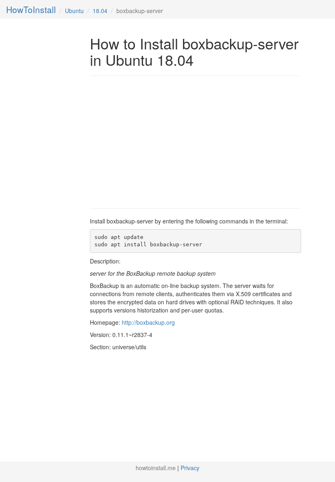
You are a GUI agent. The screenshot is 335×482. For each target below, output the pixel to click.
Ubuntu (74, 11)
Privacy (190, 468)
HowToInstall (31, 9)
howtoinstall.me (156, 468)
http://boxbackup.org (148, 322)
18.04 (100, 11)
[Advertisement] (158, 141)
